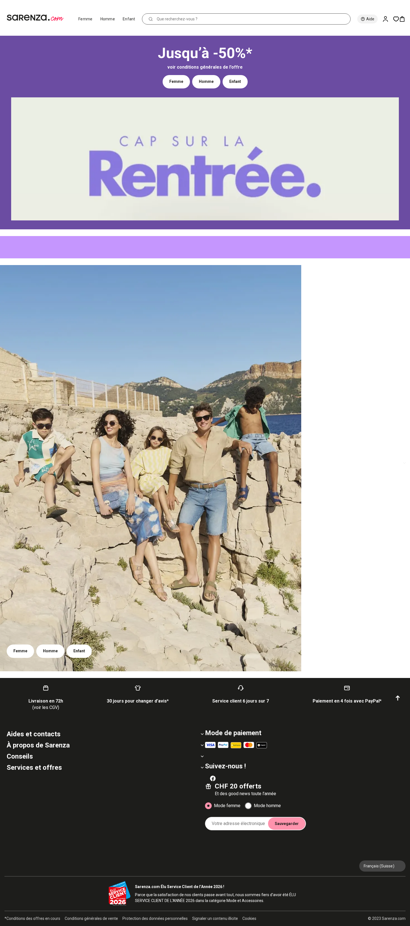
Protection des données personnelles (155, 918)
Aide (370, 19)
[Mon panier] (404, 19)
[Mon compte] (387, 19)
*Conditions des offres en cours (32, 918)
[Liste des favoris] (396, 19)
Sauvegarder (287, 823)
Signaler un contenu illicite (215, 918)
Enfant (129, 19)
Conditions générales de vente (91, 918)
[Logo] (37, 18)
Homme (107, 19)
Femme (85, 19)
